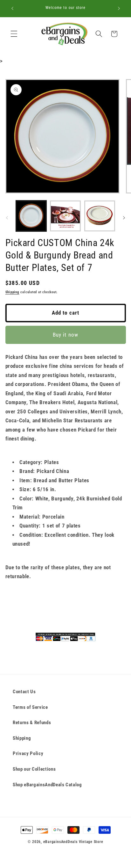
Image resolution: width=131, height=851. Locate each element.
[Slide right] (124, 218)
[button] (14, 33)
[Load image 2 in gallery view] (65, 215)
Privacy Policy (28, 753)
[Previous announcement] (12, 9)
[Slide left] (7, 218)
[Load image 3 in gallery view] (99, 215)
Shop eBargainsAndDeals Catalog (47, 785)
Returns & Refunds (32, 722)
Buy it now (65, 335)
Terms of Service (30, 707)
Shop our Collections (34, 769)
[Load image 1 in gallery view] (31, 215)
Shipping (12, 292)
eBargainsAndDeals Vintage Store (73, 842)
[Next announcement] (119, 9)
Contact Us (24, 692)
